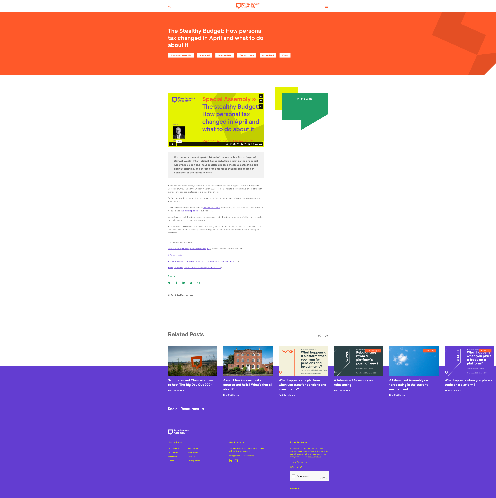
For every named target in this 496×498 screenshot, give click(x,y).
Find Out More (175, 390)
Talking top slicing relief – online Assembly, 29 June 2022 (194, 267)
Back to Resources (182, 295)
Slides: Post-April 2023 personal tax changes (189, 248)
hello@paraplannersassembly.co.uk (244, 456)
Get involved (173, 452)
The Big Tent (193, 448)
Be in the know (298, 442)
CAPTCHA (296, 466)
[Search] (169, 6)
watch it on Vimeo (211, 207)
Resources (172, 456)
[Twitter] (169, 283)
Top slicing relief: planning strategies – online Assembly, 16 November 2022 (203, 261)
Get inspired (173, 448)
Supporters (193, 452)
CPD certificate (175, 255)
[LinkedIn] (230, 460)
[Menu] (326, 6)
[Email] (198, 283)
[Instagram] (236, 460)
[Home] (248, 6)
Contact (191, 456)
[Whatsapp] (191, 283)
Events (171, 461)
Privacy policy (194, 461)
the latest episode (189, 211)
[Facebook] (176, 283)
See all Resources (183, 408)
